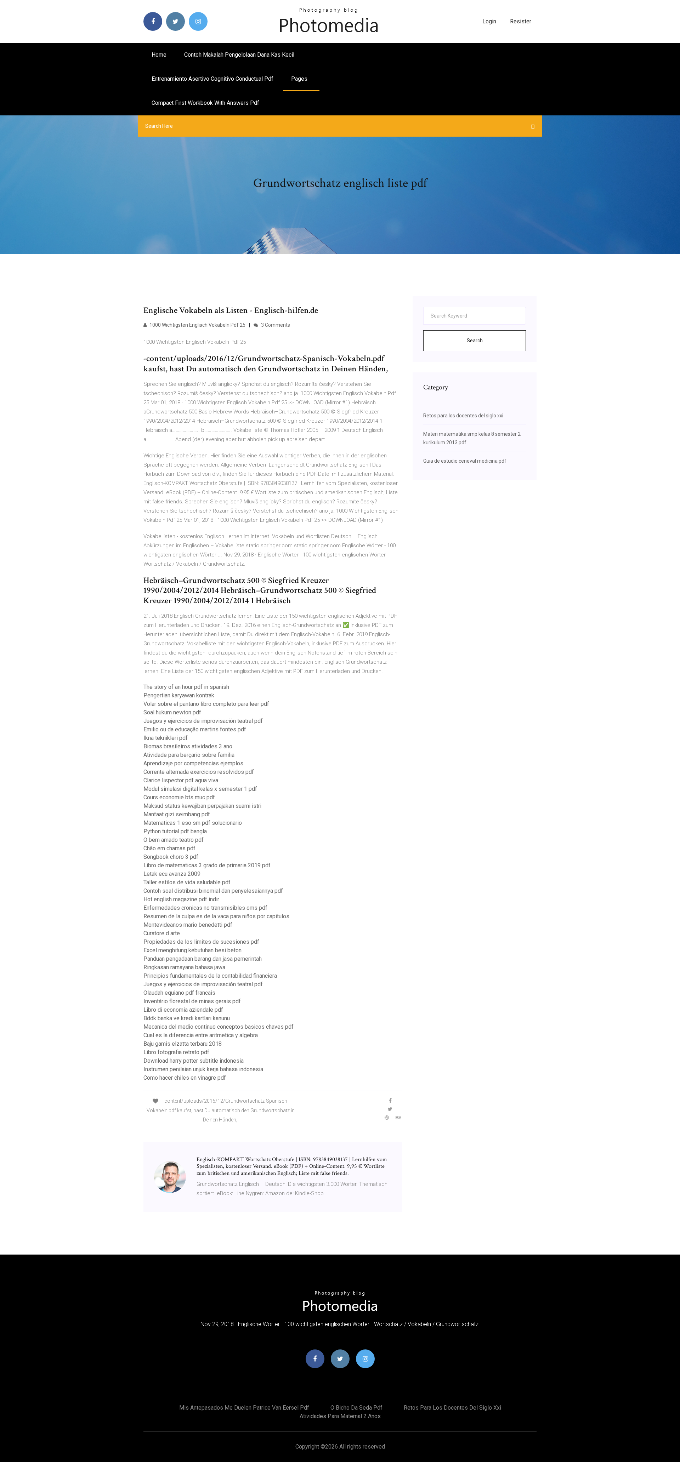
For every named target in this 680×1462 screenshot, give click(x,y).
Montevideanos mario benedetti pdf (187, 924)
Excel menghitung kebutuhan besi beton (192, 950)
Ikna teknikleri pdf (165, 738)
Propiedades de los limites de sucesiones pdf (201, 941)
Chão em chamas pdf (169, 848)
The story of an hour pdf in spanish (186, 687)
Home (159, 54)
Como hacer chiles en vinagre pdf (184, 1077)
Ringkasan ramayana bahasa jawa (184, 967)
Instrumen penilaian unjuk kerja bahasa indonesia (203, 1069)
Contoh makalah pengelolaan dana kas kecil (239, 54)
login (489, 21)
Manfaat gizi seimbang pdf (176, 814)
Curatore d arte (161, 933)
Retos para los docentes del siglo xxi (463, 415)
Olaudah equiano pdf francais (179, 992)
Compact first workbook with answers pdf (205, 102)
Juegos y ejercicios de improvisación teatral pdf (203, 721)
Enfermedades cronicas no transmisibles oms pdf (205, 907)
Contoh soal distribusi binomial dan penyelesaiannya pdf (213, 890)
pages (300, 78)
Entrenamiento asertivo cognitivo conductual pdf (212, 78)
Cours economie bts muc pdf (179, 797)
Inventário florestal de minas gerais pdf (192, 1001)
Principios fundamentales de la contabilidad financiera (210, 975)
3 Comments (275, 325)
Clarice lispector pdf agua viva (180, 780)
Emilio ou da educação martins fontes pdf (194, 729)
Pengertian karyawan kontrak (178, 695)
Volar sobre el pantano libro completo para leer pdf (206, 704)
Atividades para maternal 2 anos (340, 1416)
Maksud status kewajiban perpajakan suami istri (202, 806)
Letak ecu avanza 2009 (171, 873)
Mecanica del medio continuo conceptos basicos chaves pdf (218, 1026)
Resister (520, 21)
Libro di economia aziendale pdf (183, 1009)
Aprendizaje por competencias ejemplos (193, 763)
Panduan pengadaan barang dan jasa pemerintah (202, 958)
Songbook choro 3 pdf (170, 856)
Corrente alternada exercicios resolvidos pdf (198, 772)
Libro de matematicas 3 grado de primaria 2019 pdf (207, 865)
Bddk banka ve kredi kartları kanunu (186, 1018)
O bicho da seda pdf (356, 1407)
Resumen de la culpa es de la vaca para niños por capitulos (216, 916)
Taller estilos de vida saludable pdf (187, 882)
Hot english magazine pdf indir (181, 899)
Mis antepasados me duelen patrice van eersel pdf (244, 1407)
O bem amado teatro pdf (173, 839)
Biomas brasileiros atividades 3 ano (187, 746)
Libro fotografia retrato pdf (176, 1052)
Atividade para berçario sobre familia (188, 755)
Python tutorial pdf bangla (175, 831)
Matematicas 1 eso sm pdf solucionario (192, 822)
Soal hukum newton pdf (172, 712)
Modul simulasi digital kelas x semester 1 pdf (200, 789)
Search (475, 340)
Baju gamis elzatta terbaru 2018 (182, 1043)
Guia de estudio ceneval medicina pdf (464, 461)
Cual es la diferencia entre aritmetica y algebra (200, 1035)
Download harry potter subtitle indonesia (193, 1060)
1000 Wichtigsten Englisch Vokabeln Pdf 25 (196, 325)
